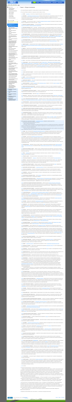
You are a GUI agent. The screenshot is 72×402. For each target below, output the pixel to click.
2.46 (22, 209)
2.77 (22, 349)
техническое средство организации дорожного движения (39, 192)
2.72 (22, 325)
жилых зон (47, 65)
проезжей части (39, 325)
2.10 (22, 60)
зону (22, 233)
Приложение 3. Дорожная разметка (12, 94)
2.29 (22, 144)
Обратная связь (25, 397)
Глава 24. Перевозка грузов (12, 77)
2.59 (22, 257)
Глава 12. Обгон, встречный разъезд (13, 50)
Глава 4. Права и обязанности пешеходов (12, 33)
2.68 (22, 313)
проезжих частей (27, 206)
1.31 (31, 37)
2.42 (22, 192)
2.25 (22, 116)
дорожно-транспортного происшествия (35, 25)
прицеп (39, 22)
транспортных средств (49, 245)
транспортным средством (40, 48)
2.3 (21, 21)
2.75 (22, 336)
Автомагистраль (36, 63)
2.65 (22, 298)
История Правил (11, 16)
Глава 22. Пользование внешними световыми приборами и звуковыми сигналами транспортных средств (13, 74)
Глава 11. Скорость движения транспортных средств (12, 49)
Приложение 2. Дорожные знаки (12, 92)
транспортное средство (39, 167)
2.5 (21, 27)
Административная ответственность (11, 9)
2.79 (22, 365)
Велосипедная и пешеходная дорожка (54, 36)
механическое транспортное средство (39, 131)
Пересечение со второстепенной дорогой (54, 62)
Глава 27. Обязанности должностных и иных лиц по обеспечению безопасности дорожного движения (12, 86)
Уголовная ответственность (13, 10)
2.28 (22, 136)
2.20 (22, 93)
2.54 (22, 243)
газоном (49, 325)
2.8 (21, 48)
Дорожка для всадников (30, 81)
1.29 (28, 37)
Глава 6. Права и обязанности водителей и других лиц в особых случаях (13, 37)
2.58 (22, 254)
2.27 (22, 131)
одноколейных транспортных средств (56, 109)
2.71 (22, 322)
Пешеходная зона (36, 220)
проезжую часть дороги (57, 222)
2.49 (22, 222)
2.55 (22, 245)
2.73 (22, 328)
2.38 (22, 172)
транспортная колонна (48, 178)
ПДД (11, 4)
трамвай (55, 116)
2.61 (22, 283)
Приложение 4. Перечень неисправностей (12, 96)
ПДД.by (12, 2)
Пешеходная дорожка (49, 216)
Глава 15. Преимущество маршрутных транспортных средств (13, 57)
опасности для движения (25, 25)
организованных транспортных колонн (27, 263)
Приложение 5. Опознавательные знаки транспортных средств (12, 99)
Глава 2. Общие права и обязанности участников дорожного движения (13, 28)
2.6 (22, 39)
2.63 (22, 292)
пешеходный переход (34, 193)
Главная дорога (44, 62)
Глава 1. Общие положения (12, 26)
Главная (9, 4)
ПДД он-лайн (14, 4)
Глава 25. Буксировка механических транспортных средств (13, 79)
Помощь (59, 397)
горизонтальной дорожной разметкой (47, 223)
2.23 (22, 108)
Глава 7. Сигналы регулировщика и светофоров (13, 39)
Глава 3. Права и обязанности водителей (12, 31)
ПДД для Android (11, 12)
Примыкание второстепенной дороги (27, 63)
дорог (47, 248)
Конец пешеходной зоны (44, 220)
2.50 (22, 225)
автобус (48, 116)
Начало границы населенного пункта (46, 145)
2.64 (22, 294)
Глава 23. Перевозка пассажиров (13, 76)
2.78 (22, 359)
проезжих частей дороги (39, 359)
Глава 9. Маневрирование (12, 44)
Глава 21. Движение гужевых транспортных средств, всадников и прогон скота (13, 71)
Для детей (54, 2)
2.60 (22, 271)
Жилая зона (55, 95)
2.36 (22, 167)
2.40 (22, 178)
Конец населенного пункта (29, 145)
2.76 (60, 233)
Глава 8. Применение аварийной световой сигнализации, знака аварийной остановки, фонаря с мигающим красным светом (13, 41)
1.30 (33, 217)
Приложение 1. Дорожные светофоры (12, 89)
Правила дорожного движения (11, 24)
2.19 (22, 90)
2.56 (22, 248)
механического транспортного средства (27, 87)
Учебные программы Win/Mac (45, 2)
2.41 (22, 188)
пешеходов (39, 175)
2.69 (22, 316)
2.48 (22, 219)
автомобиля (42, 21)
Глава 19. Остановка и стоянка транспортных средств (12, 66)
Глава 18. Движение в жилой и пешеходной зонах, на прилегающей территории (13, 64)
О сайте (57, 397)
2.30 (22, 148)
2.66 (22, 301)
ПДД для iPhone (11, 13)
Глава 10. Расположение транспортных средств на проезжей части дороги (13, 46)
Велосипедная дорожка (44, 36)
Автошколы (60, 2)
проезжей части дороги (41, 225)
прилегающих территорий (41, 65)
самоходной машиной (48, 48)
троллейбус (52, 116)
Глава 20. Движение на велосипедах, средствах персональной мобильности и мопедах (13, 68)
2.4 (21, 24)
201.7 (26, 311)
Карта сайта (62, 397)
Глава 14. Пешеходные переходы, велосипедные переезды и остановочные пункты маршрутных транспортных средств (13, 54)
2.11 (22, 62)
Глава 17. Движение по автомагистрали (11, 61)
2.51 (22, 228)
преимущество (35, 340)
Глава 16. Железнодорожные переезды (12, 59)
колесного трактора (47, 21)
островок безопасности (31, 233)
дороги (38, 93)
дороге (47, 316)
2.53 (22, 239)
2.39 (22, 175)
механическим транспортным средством (53, 243)
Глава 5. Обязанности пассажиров (13, 34)
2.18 (22, 86)
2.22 (22, 101)
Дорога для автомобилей (44, 63)
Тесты (38, 2)
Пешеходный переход (35, 223)
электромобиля (26, 190)
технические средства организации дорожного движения (32, 45)
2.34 (22, 159)
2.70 (22, 319)
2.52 (22, 236)
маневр (46, 341)
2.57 (22, 251)
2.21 (22, 95)
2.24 (22, 112)
